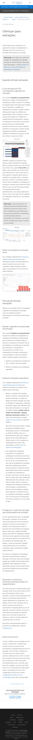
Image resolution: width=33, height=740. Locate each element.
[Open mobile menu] (4, 2)
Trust (15, 722)
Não (18, 697)
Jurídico (13, 715)
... (9, 19)
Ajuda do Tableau (8, 17)
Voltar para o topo (17, 684)
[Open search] (29, 2)
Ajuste (14, 19)
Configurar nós (7, 628)
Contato (20, 722)
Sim (11, 697)
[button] (3, 24)
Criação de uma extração (13, 420)
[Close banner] (31, 6)
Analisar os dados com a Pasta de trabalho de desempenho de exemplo (16, 67)
